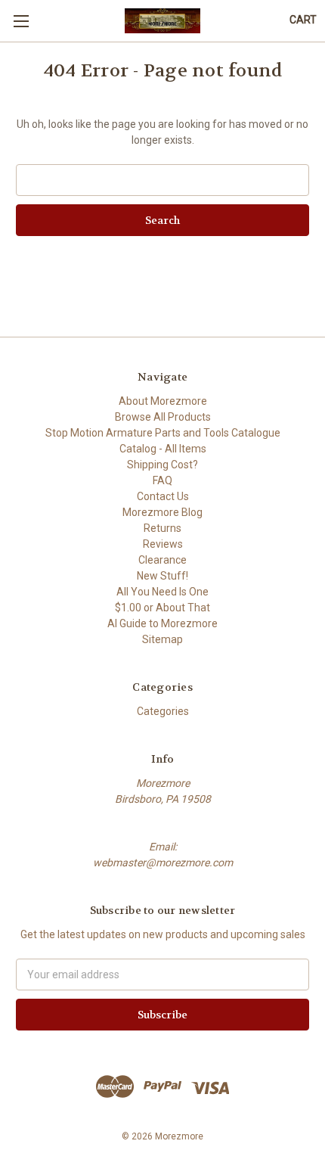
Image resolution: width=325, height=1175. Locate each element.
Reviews (163, 544)
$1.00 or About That (162, 607)
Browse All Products (163, 417)
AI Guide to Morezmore (162, 623)
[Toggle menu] (21, 21)
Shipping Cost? (162, 464)
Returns (162, 528)
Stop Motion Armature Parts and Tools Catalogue (162, 433)
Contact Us (163, 496)
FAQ (162, 480)
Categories (163, 711)
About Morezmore (163, 401)
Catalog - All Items (162, 449)
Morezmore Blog (162, 512)
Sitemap (162, 639)
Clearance (162, 560)
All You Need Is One (162, 592)
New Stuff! (162, 576)
